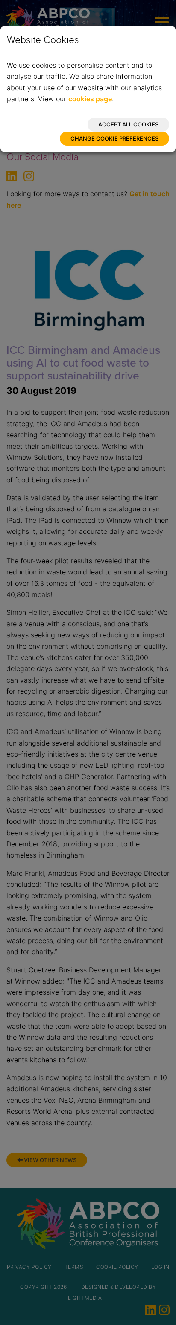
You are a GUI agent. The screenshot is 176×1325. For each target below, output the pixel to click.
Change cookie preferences (114, 138)
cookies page (90, 99)
